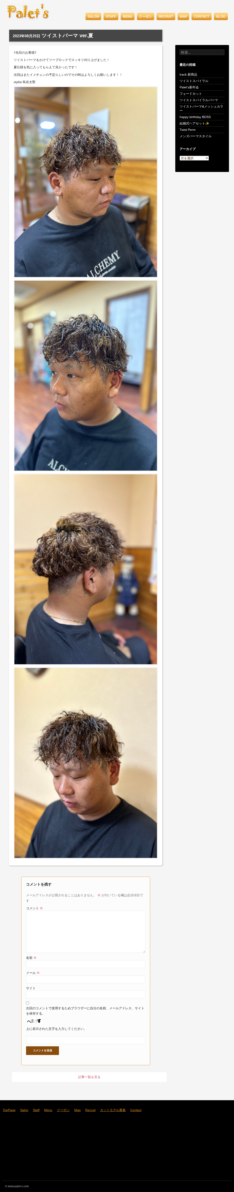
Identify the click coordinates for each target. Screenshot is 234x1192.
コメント (34, 908)
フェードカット (191, 93)
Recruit (166, 16)
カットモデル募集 (113, 1110)
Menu (127, 16)
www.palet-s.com (18, 1186)
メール (33, 973)
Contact (201, 16)
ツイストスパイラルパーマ (199, 100)
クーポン (145, 16)
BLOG (221, 16)
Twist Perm (188, 130)
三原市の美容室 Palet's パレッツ (24, 1)
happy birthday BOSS (195, 117)
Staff (111, 16)
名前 (31, 958)
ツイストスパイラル (194, 81)
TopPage (9, 1110)
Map (183, 16)
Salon (93, 16)
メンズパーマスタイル (196, 136)
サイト (31, 988)
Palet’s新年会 (189, 87)
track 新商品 (188, 74)
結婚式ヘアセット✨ (194, 123)
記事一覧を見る (89, 1077)
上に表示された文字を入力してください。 (56, 1029)
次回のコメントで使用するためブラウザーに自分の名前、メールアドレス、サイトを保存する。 (85, 1010)
